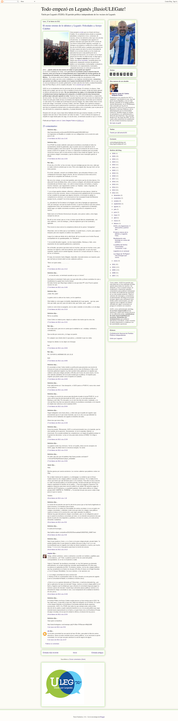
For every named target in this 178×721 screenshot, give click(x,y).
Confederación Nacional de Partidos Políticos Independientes (121, 334)
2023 (114, 162)
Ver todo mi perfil (115, 123)
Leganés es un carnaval (121, 251)
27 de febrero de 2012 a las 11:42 (57, 138)
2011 (114, 264)
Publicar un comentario (52, 643)
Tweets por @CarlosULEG (118, 132)
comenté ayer (80, 84)
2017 (114, 179)
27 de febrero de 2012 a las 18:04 (57, 348)
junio (115, 212)
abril (115, 218)
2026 (114, 153)
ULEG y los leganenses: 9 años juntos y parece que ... (121, 227)
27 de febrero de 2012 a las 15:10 (57, 309)
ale (48, 631)
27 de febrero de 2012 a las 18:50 (57, 390)
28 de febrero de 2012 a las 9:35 (57, 535)
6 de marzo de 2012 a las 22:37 (56, 640)
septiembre (118, 204)
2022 (114, 165)
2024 (114, 159)
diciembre (117, 195)
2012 (114, 193)
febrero (116, 223)
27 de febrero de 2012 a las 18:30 (57, 379)
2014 (114, 187)
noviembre (117, 198)
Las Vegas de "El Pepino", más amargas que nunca (121, 255)
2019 (114, 173)
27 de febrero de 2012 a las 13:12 (57, 269)
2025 (114, 156)
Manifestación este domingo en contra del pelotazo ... (121, 240)
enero (116, 261)
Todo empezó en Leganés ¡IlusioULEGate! (83, 8)
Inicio (75, 653)
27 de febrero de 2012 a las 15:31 (57, 322)
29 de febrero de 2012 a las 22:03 (57, 614)
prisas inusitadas (83, 60)
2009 (114, 270)
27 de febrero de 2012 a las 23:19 (57, 450)
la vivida (81, 32)
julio (115, 209)
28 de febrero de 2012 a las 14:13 (57, 549)
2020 (114, 170)
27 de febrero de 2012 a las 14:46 (57, 287)
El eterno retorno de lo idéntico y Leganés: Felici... (120, 234)
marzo (116, 220)
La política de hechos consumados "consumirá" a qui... (120, 246)
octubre (116, 201)
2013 (114, 190)
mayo (116, 215)
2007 (114, 275)
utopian (49, 553)
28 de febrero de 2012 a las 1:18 (57, 498)
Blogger (102, 717)
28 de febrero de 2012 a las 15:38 (57, 594)
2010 (114, 267)
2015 (114, 184)
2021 (114, 167)
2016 (114, 181)
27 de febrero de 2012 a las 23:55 (57, 461)
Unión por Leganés (116, 338)
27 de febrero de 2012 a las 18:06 (57, 361)
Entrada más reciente (50, 653)
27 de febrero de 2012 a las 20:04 (57, 406)
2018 (114, 176)
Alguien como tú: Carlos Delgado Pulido (120, 94)
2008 (114, 273)
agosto (116, 206)
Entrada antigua (97, 653)
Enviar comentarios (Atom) (77, 659)
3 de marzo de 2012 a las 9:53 (56, 627)
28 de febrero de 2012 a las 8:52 (57, 522)
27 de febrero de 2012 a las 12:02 (57, 159)
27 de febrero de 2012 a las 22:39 (57, 423)
